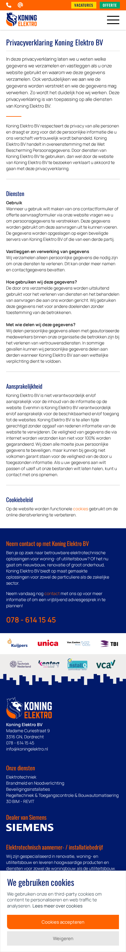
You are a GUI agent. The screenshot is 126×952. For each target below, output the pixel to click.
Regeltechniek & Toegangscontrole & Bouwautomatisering (62, 795)
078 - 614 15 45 (31, 620)
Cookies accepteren (63, 922)
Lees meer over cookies (57, 906)
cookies (80, 509)
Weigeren (63, 938)
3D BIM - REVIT (20, 801)
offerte (110, 5)
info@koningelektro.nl (27, 749)
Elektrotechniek (21, 777)
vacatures (83, 5)
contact (52, 593)
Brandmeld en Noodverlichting (35, 783)
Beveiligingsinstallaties (28, 789)
